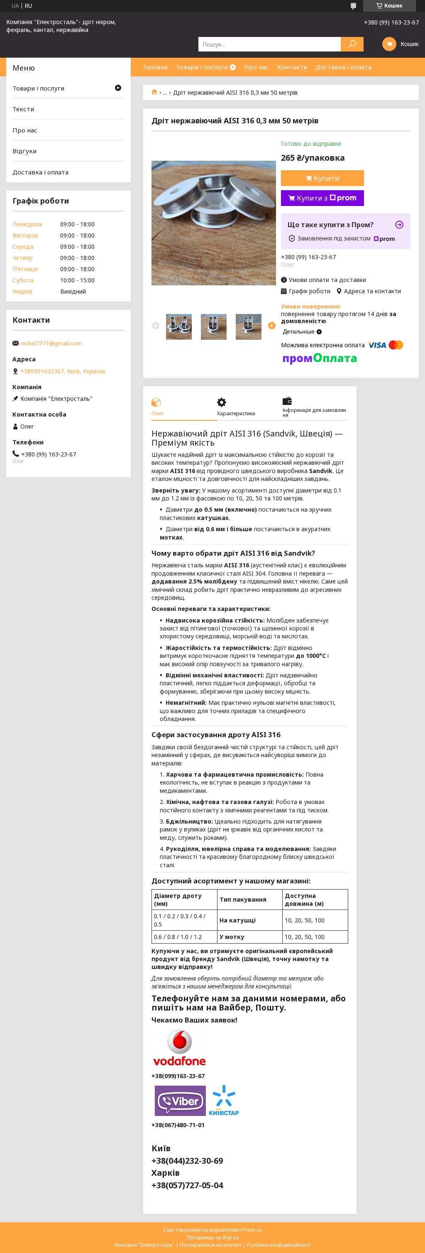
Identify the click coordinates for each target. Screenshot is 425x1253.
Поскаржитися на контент (211, 1244)
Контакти (292, 67)
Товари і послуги (202, 67)
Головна (155, 67)
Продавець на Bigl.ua (213, 1237)
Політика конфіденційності (279, 1244)
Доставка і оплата (343, 67)
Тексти (23, 109)
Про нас (256, 67)
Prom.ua (252, 1229)
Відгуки (24, 151)
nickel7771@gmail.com (51, 343)
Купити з (312, 198)
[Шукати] (352, 44)
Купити (327, 178)
